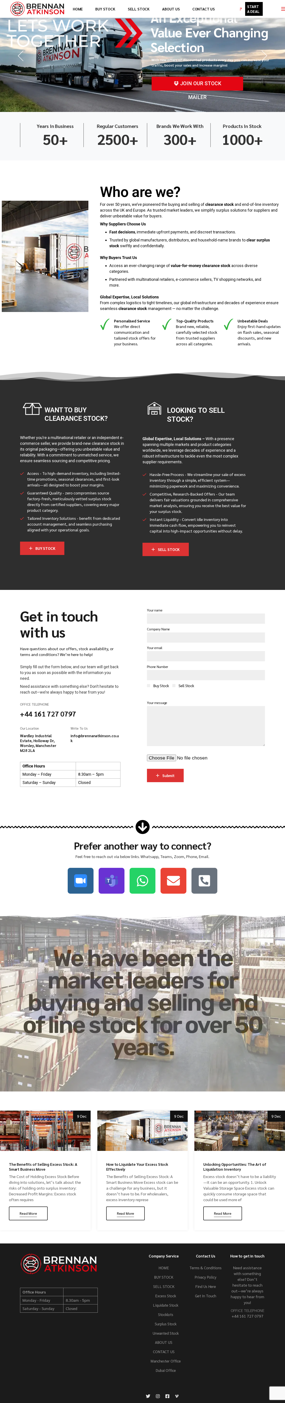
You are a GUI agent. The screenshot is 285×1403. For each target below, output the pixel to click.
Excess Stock (165, 1295)
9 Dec (82, 1116)
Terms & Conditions (205, 1267)
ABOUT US (163, 1342)
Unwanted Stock (166, 1333)
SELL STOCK (251, 62)
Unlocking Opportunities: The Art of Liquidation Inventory (234, 1167)
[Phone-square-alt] (204, 881)
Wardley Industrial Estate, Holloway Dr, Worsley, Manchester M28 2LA (38, 743)
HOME (164, 1267)
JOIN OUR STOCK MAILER (200, 86)
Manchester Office (166, 1360)
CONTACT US (164, 1351)
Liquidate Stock (165, 1305)
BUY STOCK (251, 44)
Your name (155, 610)
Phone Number (157, 666)
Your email (154, 648)
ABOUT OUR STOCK (202, 90)
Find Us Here (205, 1286)
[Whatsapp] (142, 881)
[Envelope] (173, 881)
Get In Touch (205, 1295)
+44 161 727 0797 (48, 713)
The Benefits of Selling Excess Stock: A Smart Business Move (43, 1167)
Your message (157, 702)
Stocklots (165, 1314)
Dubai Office (166, 1370)
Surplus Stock (166, 1323)
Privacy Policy (205, 1277)
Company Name (158, 629)
